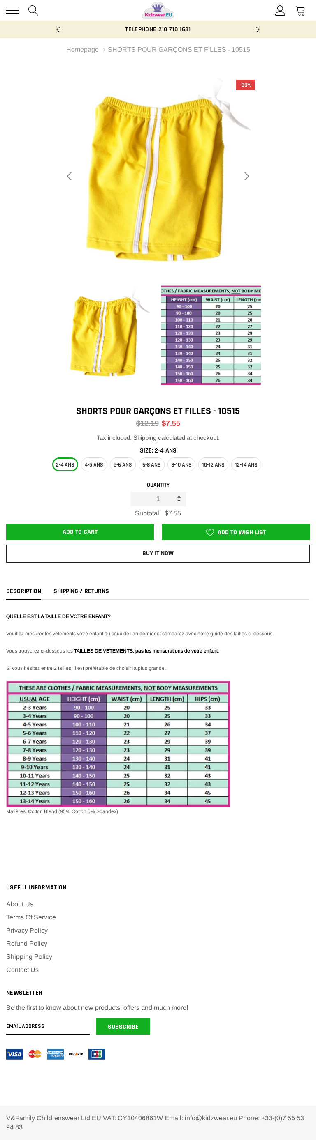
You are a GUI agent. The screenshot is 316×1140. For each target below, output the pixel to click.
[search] (33, 10)
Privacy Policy (27, 930)
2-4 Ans (65, 465)
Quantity (158, 485)
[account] (280, 10)
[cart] (300, 10)
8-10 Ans (181, 465)
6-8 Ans (151, 465)
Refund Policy (26, 943)
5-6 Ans (123, 465)
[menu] (12, 10)
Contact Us (22, 969)
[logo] (158, 10)
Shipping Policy (29, 956)
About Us (19, 904)
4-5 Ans (94, 465)
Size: (158, 450)
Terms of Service (31, 917)
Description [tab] (23, 591)
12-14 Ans (246, 465)
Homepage (82, 49)
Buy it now (158, 553)
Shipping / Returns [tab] (81, 591)
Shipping (144, 437)
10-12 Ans (213, 465)
